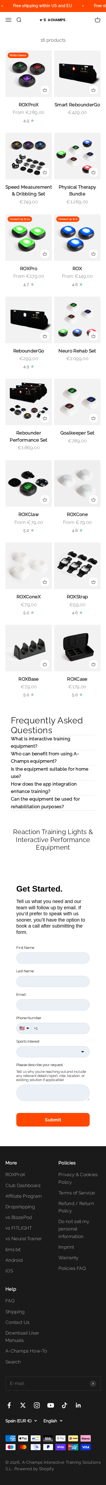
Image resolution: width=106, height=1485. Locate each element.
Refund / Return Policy (76, 1207)
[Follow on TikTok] (64, 1405)
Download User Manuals (22, 1336)
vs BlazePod (18, 1217)
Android (14, 1260)
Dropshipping (20, 1206)
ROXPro (28, 268)
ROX (77, 268)
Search (13, 1362)
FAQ (10, 1300)
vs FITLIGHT (18, 1228)
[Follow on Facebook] (9, 1405)
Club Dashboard (22, 1185)
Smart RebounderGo (77, 104)
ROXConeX (29, 596)
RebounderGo (28, 351)
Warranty (68, 1257)
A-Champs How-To (26, 1351)
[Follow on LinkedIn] (78, 1405)
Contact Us (17, 1322)
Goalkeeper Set (77, 433)
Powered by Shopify (34, 1468)
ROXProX (29, 104)
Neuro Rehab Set (77, 351)
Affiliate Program (23, 1196)
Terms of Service (76, 1193)
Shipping (15, 1311)
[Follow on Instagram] (36, 1405)
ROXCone (77, 514)
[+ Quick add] (45, 90)
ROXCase (77, 679)
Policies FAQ (72, 1268)
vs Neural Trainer (23, 1238)
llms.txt (13, 1249)
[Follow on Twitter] (23, 1405)
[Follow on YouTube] (50, 1405)
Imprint (66, 1247)
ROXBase (28, 679)
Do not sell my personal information (73, 1229)
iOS (9, 1270)
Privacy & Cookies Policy (78, 1178)
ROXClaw (28, 514)
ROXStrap (77, 596)
